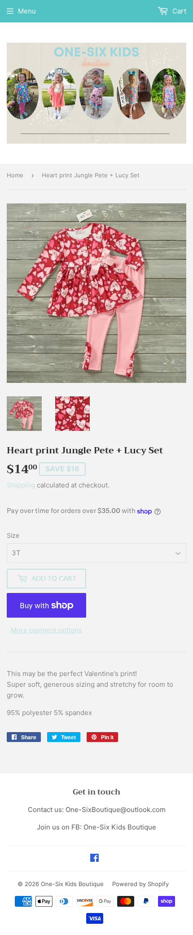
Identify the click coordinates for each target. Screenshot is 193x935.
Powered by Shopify (140, 883)
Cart (178, 11)
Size (13, 535)
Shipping (21, 485)
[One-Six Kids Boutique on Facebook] (94, 859)
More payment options (46, 630)
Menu (27, 11)
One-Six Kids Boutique (72, 883)
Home (15, 175)
